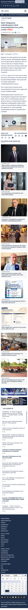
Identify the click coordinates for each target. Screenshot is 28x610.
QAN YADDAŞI (4, 540)
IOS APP (3, 572)
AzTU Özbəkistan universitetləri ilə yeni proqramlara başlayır (12, 193)
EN (5, 5)
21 (19, 588)
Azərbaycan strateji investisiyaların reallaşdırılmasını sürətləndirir (12, 450)
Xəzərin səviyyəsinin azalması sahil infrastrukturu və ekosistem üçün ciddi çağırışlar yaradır (12, 275)
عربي (14, 5)
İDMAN (3, 535)
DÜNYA (3, 538)
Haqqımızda (4, 551)
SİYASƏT (3, 522)
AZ (1, 5)
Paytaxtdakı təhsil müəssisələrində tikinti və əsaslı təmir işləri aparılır (14, 301)
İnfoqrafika (4, 542)
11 (8, 586)
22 (22, 588)
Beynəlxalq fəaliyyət (7, 557)
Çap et (13, 32)
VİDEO (2, 544)
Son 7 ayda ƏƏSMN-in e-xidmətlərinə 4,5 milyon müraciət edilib (13, 478)
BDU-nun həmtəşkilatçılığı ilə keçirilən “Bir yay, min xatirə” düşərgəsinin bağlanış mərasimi (13, 381)
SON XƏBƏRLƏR (8, 408)
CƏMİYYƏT (4, 529)
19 (11, 588)
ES (11, 5)
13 (16, 586)
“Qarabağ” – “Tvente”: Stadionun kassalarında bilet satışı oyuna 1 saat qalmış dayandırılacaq (12, 507)
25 (8, 591)
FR (9, 5)
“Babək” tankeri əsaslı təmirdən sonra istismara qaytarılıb (12, 443)
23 (25, 588)
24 (4, 591)
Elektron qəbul (6, 564)
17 (4, 588)
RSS (2, 568)
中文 (17, 5)
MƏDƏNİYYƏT (4, 531)
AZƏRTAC (15, 54)
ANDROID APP (4, 570)
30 (25, 591)
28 (19, 591)
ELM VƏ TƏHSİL (7, 18)
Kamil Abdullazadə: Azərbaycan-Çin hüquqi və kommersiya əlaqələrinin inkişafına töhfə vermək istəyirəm (14, 247)
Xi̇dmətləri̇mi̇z (5, 559)
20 (16, 588)
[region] (14, 462)
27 (16, 591)
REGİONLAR (4, 527)
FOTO (2, 546)
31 (4, 593)
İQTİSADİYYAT (4, 525)
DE (7, 5)
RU (3, 5)
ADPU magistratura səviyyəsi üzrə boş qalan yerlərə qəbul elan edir (14, 328)
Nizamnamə (4, 553)
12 (11, 586)
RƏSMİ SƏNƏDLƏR (6, 520)
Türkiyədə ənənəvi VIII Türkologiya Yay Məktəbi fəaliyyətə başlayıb (12, 354)
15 (22, 586)
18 (8, 588)
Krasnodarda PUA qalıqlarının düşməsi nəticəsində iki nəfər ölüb (12, 471)
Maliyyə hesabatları (7, 555)
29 (22, 591)
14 (19, 586)
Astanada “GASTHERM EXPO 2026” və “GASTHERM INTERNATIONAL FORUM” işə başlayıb (13, 499)
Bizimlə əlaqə (5, 549)
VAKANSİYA (4, 561)
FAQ (2, 566)
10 (4, 586)
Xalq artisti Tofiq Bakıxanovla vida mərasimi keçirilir (11, 457)
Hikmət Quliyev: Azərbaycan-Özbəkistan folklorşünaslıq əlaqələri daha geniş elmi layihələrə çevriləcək (13, 167)
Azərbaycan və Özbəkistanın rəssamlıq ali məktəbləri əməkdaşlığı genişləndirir (13, 220)
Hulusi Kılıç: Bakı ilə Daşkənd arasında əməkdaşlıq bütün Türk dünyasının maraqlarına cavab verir (12, 464)
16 (25, 586)
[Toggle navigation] (25, 11)
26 (11, 591)
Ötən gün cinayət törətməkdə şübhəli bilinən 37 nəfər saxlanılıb (12, 422)
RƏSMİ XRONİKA (5, 518)
